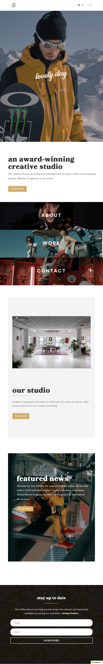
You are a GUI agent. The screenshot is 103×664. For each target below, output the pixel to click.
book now (21, 416)
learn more (17, 189)
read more (25, 509)
